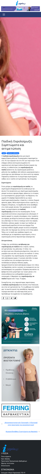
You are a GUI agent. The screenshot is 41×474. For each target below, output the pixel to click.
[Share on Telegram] (11, 298)
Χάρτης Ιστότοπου (7, 463)
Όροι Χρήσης (5, 459)
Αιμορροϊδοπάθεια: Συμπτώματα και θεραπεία (21, 432)
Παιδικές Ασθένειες (12, 153)
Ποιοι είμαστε (6, 456)
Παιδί (3, 153)
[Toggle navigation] (3, 14)
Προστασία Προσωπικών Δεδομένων (14, 461)
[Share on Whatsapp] (7, 298)
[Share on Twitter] (15, 298)
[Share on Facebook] (3, 298)
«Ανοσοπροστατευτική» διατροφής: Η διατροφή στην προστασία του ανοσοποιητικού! (20, 424)
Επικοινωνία (5, 466)
